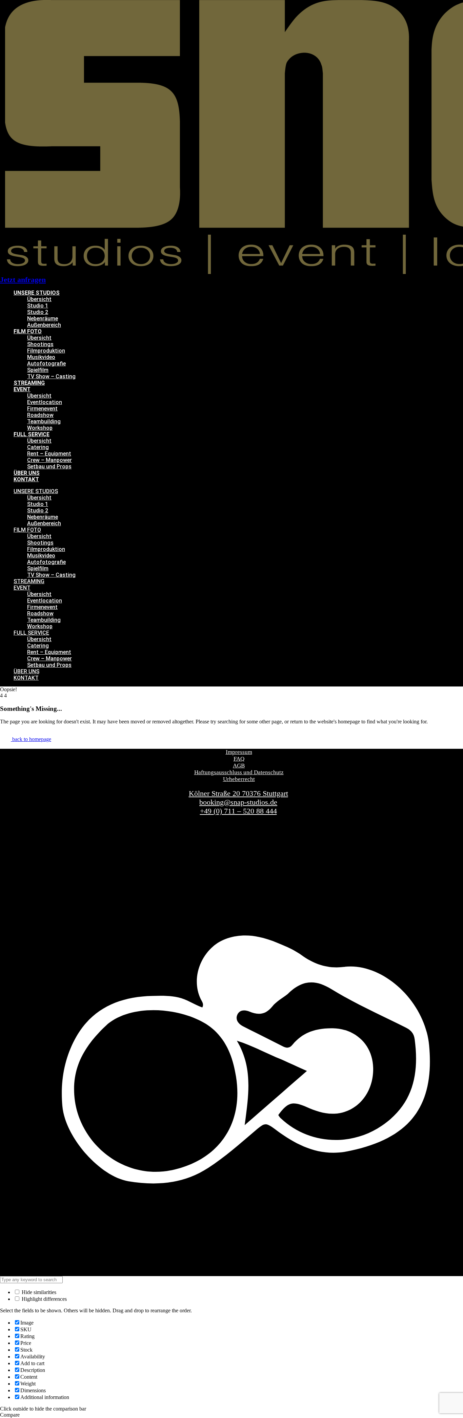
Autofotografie (46, 363)
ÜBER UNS (27, 473)
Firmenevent (42, 408)
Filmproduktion (46, 350)
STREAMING (29, 383)
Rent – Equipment (49, 453)
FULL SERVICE (31, 434)
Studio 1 (37, 305)
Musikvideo (41, 357)
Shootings (40, 344)
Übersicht (39, 299)
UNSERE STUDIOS (37, 293)
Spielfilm (37, 370)
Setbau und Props (49, 466)
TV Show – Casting (51, 376)
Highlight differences (43, 1299)
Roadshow (40, 415)
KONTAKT (26, 479)
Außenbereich (44, 325)
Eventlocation (44, 402)
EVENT (22, 389)
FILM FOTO (28, 331)
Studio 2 (37, 312)
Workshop (40, 428)
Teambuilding (44, 421)
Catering (38, 447)
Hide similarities (38, 1292)
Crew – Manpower (49, 460)
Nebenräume (42, 318)
